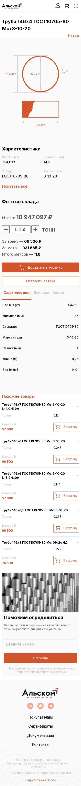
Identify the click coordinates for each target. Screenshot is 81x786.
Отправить (40, 658)
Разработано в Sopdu (40, 780)
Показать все (14, 186)
